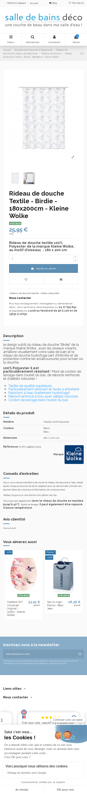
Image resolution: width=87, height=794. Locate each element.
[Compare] (23, 597)
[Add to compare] (61, 279)
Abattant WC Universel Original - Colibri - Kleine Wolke (16, 608)
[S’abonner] (80, 654)
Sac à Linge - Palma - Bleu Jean (55, 605)
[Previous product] (81, 53)
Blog (54, 3)
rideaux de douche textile (24, 293)
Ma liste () (77, 3)
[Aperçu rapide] (28, 597)
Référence (10, 446)
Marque (58, 454)
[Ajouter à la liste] (26, 279)
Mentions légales (17, 3)
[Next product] (83, 53)
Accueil (34, 3)
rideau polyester (50, 293)
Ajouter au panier (46, 268)
